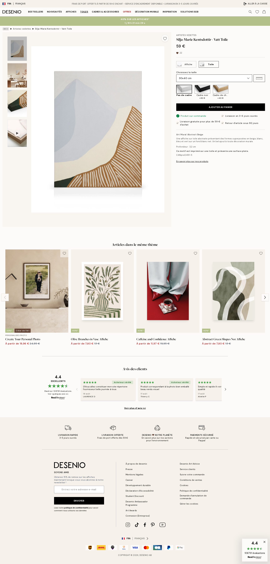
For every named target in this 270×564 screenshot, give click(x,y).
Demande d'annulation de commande (193, 497)
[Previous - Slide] (173, 92)
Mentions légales (134, 474)
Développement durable (138, 485)
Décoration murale (147, 11)
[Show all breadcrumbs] (5, 28)
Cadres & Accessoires (105, 11)
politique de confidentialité (76, 508)
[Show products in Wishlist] (257, 12)
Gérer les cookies (189, 503)
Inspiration (170, 11)
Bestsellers (35, 11)
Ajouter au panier (220, 107)
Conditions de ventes (191, 480)
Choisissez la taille (186, 72)
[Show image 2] (17, 75)
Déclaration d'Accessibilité (140, 490)
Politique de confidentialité (194, 490)
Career (129, 480)
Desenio (144, 555)
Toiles (84, 11)
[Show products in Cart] (264, 12)
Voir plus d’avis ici (135, 408)
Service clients (187, 469)
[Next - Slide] (267, 92)
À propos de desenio (136, 463)
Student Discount (135, 496)
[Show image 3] (17, 103)
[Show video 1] (17, 133)
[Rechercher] (250, 11)
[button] (259, 78)
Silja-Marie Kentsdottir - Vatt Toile (53, 28)
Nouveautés (54, 11)
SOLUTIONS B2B (189, 11)
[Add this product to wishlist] (165, 38)
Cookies (184, 485)
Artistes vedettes (22, 28)
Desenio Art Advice (190, 463)
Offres (127, 11)
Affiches (71, 11)
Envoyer (79, 500)
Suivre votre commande (192, 474)
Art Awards (131, 510)
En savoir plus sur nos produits (192, 161)
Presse (129, 469)
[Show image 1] (17, 49)
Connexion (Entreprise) (138, 515)
